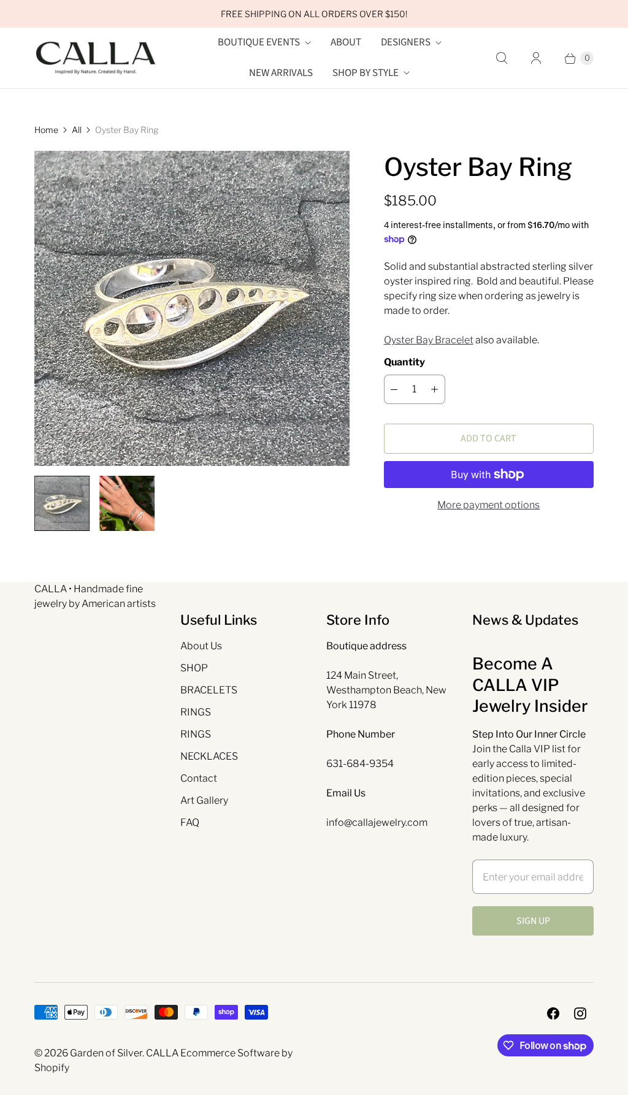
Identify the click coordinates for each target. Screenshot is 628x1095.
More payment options (488, 505)
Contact (198, 778)
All (77, 129)
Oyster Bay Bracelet (428, 340)
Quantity (404, 362)
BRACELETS (208, 690)
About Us (201, 646)
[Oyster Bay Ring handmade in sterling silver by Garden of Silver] (192, 308)
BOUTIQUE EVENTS (259, 42)
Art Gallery (204, 800)
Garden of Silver (106, 1053)
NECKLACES (209, 756)
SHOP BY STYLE (365, 73)
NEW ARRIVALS (281, 73)
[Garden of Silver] (95, 58)
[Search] (501, 58)
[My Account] (536, 58)
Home (46, 129)
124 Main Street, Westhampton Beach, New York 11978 (386, 690)
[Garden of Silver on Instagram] (580, 1013)
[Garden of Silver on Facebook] (553, 1013)
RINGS (195, 712)
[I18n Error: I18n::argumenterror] (127, 503)
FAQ (189, 822)
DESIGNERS (406, 42)
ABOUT (346, 42)
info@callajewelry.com (376, 822)
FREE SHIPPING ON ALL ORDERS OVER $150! (314, 14)
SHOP (194, 668)
